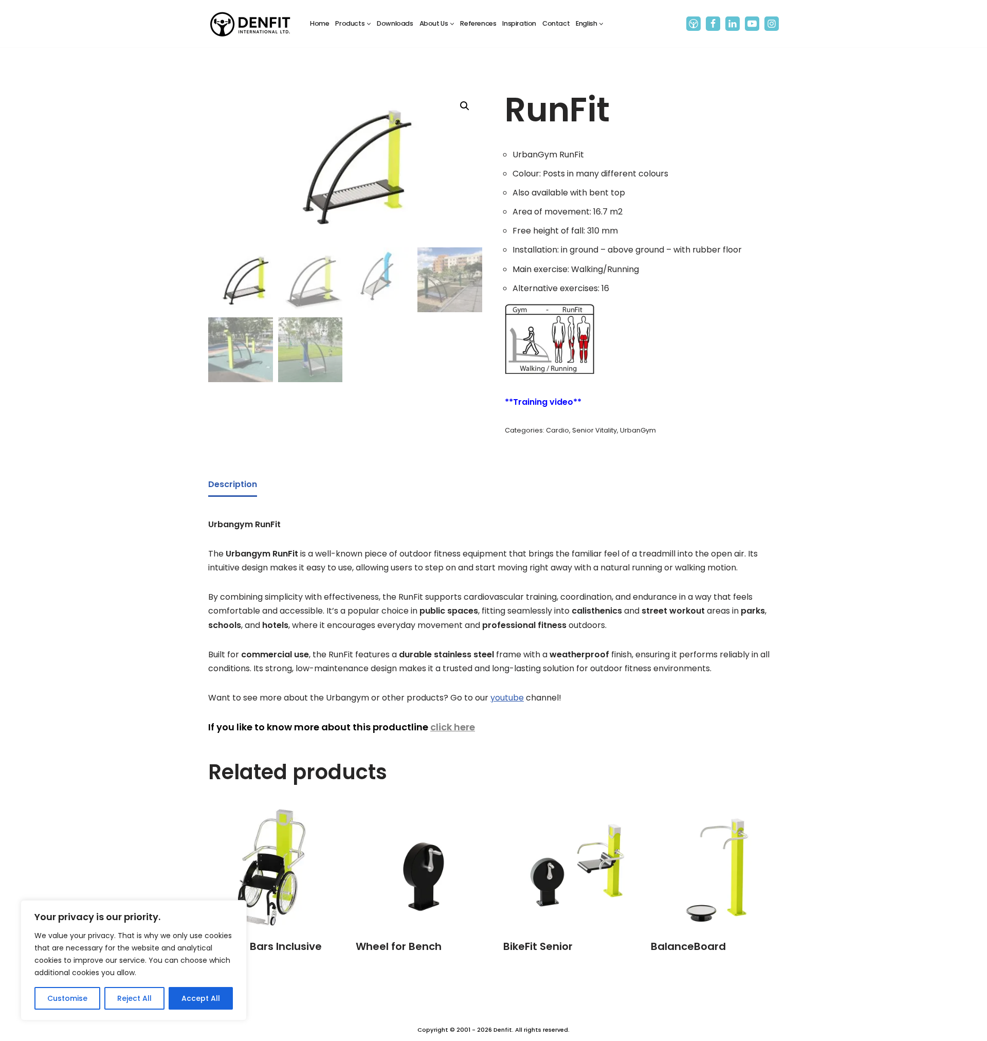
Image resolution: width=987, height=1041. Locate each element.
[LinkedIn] (732, 23)
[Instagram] (771, 23)
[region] (134, 960)
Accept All (200, 998)
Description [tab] (232, 484)
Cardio (557, 430)
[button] (369, 24)
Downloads (395, 23)
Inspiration (519, 23)
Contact (556, 23)
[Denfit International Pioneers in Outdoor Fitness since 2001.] (250, 23)
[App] (693, 23)
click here (452, 727)
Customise (67, 998)
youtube (507, 698)
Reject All (134, 998)
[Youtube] (752, 23)
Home (319, 23)
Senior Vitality (594, 430)
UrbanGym (638, 430)
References (478, 23)
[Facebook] (713, 23)
